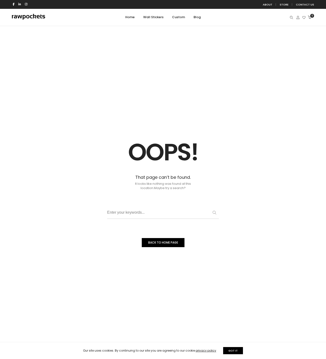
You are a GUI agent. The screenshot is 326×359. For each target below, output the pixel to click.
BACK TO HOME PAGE (163, 242)
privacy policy (206, 350)
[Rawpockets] (28, 18)
